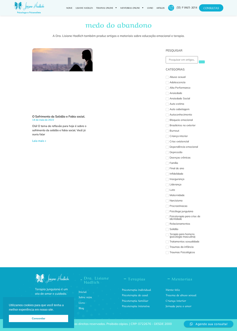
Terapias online (104, 7)
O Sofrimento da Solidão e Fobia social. (58, 117)
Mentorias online (130, 7)
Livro (150, 7)
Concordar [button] (38, 318)
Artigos (160, 7)
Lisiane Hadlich (84, 7)
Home (69, 7)
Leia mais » (39, 141)
